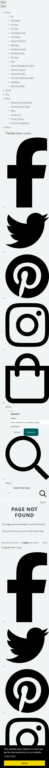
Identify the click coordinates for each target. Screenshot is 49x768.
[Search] (42, 493)
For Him (15, 28)
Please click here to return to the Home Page (23, 531)
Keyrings (15, 45)
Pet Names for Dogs (20, 106)
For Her (14, 24)
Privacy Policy (17, 119)
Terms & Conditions (20, 123)
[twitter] (27, 251)
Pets (13, 61)
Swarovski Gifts (18, 73)
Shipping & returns (31, 542)
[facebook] (27, 206)
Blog (13, 110)
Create (19, 547)
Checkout (31, 432)
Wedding (15, 82)
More (7, 98)
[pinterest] (27, 298)
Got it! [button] (24, 763)
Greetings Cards (18, 32)
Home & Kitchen (18, 41)
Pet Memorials (17, 53)
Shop (7, 12)
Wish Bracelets (18, 86)
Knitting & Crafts (18, 49)
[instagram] (27, 349)
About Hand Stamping (21, 102)
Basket (17, 432)
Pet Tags (14, 57)
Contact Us (16, 114)
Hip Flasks (15, 37)
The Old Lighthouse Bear (22, 78)
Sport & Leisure (18, 69)
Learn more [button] (9, 756)
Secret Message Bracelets (22, 65)
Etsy (7, 94)
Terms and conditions (10, 542)
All (12, 16)
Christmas (15, 20)
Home (8, 90)
